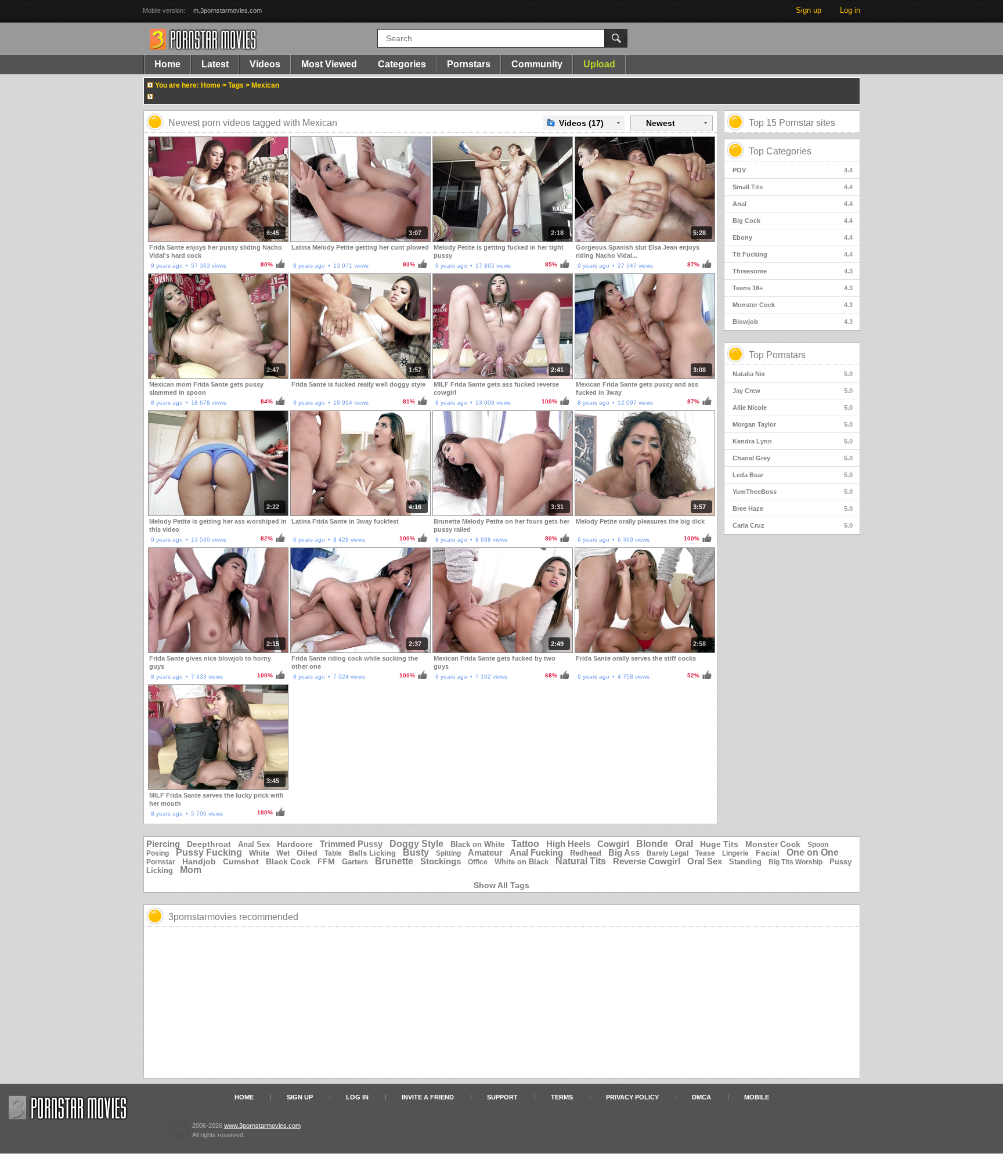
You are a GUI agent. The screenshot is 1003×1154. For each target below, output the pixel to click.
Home (167, 64)
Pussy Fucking (209, 852)
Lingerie (735, 853)
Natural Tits (580, 861)
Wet (283, 853)
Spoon (817, 845)
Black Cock (288, 861)
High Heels (568, 844)
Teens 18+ (793, 287)
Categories (402, 64)
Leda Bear (793, 474)
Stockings (440, 861)
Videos (265, 64)
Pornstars (468, 64)
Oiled (307, 852)
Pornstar (160, 862)
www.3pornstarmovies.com (262, 1125)
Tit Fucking (793, 254)
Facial (768, 852)
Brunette (394, 861)
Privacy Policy (632, 1097)
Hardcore (295, 844)
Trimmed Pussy (351, 844)
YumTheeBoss (793, 491)
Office (478, 862)
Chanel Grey (793, 458)
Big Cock (793, 220)
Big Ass (624, 852)
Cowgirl (613, 844)
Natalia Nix (793, 373)
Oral (684, 844)
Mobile (756, 1097)
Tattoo (525, 844)
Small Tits (793, 186)
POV (793, 170)
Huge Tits (719, 844)
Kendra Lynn (793, 441)
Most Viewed (329, 64)
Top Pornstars (777, 355)
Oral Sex (704, 861)
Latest (215, 64)
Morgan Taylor (793, 424)
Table (333, 853)
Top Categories (780, 151)
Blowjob (793, 321)
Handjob (199, 861)
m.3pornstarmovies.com (227, 10)
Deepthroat (209, 844)
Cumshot (241, 861)
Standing (745, 861)
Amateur (485, 852)
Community (536, 64)
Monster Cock (793, 304)
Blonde (652, 844)
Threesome (793, 271)
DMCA (701, 1097)
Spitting (448, 853)
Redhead (585, 853)
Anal (793, 203)
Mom (190, 870)
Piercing (163, 844)
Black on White (477, 844)
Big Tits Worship (795, 862)
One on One (812, 852)
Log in (850, 10)
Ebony (793, 237)
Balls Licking (372, 853)
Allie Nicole (793, 407)
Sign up (808, 10)
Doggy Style (416, 844)
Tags (236, 85)
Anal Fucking (536, 852)
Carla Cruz (793, 525)
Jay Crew (793, 390)
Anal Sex (254, 844)
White (259, 853)
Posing (157, 853)
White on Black (522, 861)
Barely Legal (667, 853)
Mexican (265, 85)
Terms (562, 1097)
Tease (705, 853)
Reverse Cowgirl (646, 861)
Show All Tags (501, 885)
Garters (355, 861)
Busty (416, 852)
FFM (326, 861)
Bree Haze (793, 508)
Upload (599, 64)
